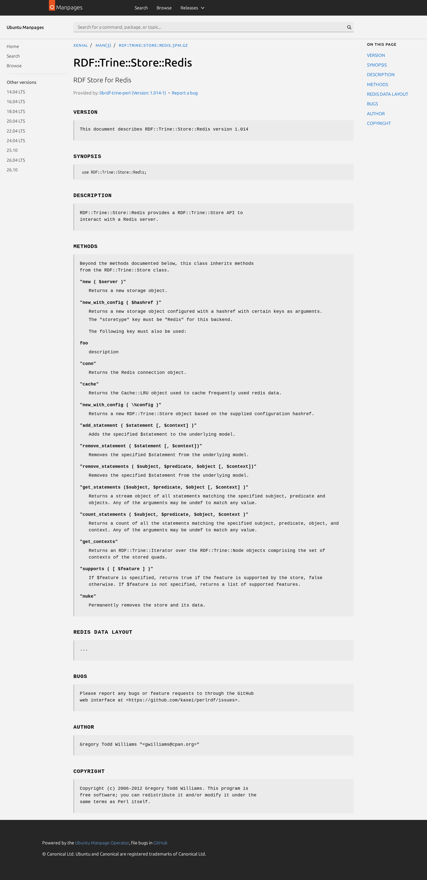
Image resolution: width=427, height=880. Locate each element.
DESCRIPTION (381, 74)
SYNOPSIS (377, 64)
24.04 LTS (16, 140)
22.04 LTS (16, 130)
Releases (189, 7)
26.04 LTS (16, 159)
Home (13, 46)
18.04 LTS (16, 111)
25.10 (12, 150)
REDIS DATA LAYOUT (387, 93)
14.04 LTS (16, 91)
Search (141, 7)
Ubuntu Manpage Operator (102, 842)
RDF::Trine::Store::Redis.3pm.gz (153, 45)
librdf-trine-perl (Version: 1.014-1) (133, 92)
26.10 (12, 169)
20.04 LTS (16, 120)
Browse (164, 7)
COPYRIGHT (379, 123)
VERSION (376, 54)
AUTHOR (376, 113)
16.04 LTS (16, 101)
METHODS (377, 84)
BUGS (372, 103)
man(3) (103, 45)
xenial (80, 45)
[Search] (349, 27)
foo (84, 343)
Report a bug (185, 92)
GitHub (160, 842)
